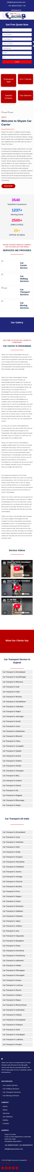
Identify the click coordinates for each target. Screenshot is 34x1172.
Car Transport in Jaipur (11, 921)
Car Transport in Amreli (11, 721)
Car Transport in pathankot (13, 960)
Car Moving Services (11, 1096)
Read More (8, 186)
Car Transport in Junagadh (13, 746)
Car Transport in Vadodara (13, 706)
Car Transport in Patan (11, 741)
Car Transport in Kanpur (12, 980)
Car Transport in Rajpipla (12, 795)
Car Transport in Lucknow (13, 985)
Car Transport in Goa (11, 931)
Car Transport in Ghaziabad (13, 862)
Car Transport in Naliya (12, 805)
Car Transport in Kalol (11, 692)
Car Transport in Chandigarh (14, 1034)
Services (6, 1113)
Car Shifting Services (11, 1089)
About (5, 1110)
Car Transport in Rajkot (12, 711)
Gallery (5, 1120)
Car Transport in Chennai (12, 881)
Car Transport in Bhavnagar (13, 800)
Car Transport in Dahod (12, 785)
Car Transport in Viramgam (13, 771)
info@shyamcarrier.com (16, 2)
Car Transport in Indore (12, 901)
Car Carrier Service (10, 1085)
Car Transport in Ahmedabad (14, 672)
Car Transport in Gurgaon (13, 857)
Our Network (8, 1117)
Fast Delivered (25, 95)
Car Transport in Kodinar (12, 781)
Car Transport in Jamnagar (13, 716)
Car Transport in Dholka (12, 766)
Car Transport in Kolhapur (13, 1025)
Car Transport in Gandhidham (14, 702)
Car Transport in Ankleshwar (14, 731)
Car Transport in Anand (12, 756)
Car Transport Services (12, 1092)
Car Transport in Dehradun (13, 906)
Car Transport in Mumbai (12, 886)
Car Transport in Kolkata (12, 1015)
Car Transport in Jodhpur (12, 926)
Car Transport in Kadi (11, 687)
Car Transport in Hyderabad (13, 1010)
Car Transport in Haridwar (13, 916)
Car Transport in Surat (11, 726)
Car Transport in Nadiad (12, 751)
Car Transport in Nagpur (12, 896)
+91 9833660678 (26, 1145)
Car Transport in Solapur (12, 995)
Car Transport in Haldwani (13, 911)
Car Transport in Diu (10, 790)
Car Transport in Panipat (12, 1044)
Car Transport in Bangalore (13, 941)
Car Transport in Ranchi (12, 990)
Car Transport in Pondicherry (14, 956)
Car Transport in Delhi (11, 847)
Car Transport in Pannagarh (13, 975)
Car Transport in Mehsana (13, 682)
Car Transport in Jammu (12, 872)
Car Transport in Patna (11, 946)
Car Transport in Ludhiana (13, 1039)
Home (5, 1106)
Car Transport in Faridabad (13, 867)
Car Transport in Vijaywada (13, 936)
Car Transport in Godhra (12, 761)
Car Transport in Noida (11, 852)
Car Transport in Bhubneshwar (15, 1005)
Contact (6, 1123)
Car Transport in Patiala (12, 965)
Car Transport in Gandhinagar (14, 677)
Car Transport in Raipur (12, 1000)
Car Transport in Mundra (12, 697)
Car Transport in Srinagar (12, 877)
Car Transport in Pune (11, 891)
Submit (17, 62)
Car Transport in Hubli (11, 1030)
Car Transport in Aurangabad (14, 1020)
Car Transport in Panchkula (13, 951)
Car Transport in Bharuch (12, 736)
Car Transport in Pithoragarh (14, 970)
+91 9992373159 (15, 6)
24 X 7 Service (25, 79)
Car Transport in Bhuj (11, 776)
